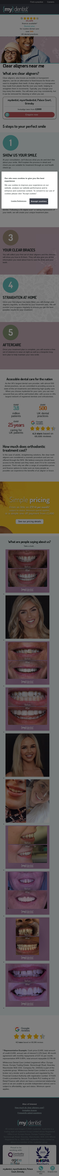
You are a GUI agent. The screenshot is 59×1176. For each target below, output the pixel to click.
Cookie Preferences (18, 201)
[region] (30, 190)
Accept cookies (39, 201)
